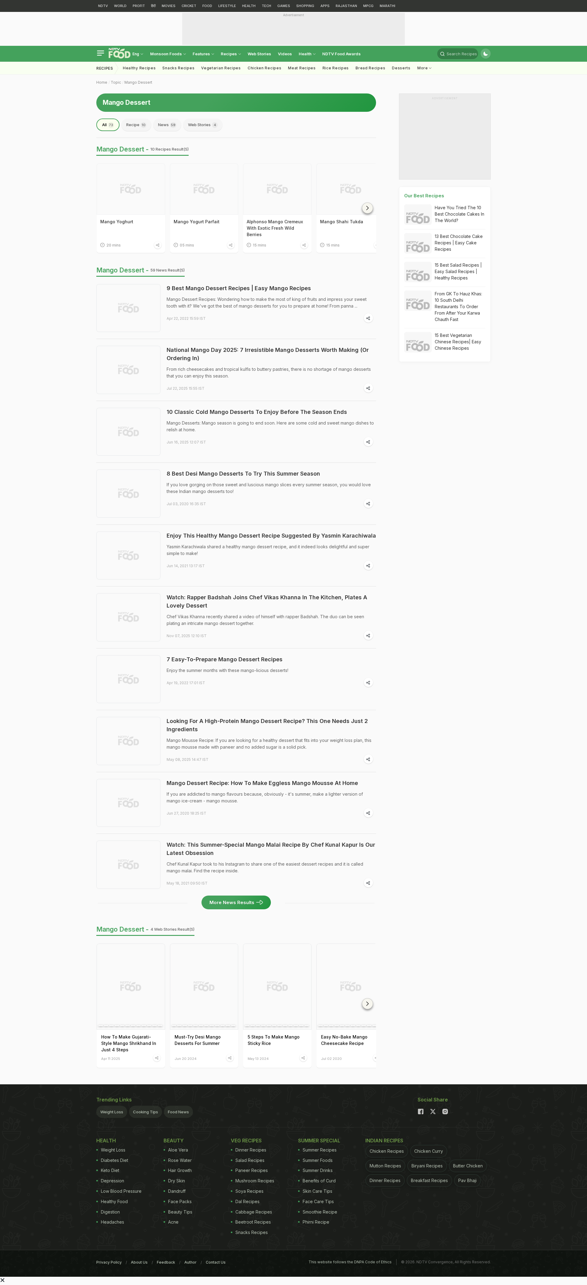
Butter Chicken (468, 1165)
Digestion (110, 1211)
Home (101, 82)
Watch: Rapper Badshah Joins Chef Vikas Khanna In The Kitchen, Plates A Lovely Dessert (267, 601)
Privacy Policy (109, 1262)
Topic (116, 82)
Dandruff (177, 1191)
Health (305, 53)
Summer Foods (318, 1160)
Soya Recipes (249, 1191)
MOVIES (168, 6)
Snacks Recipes (178, 68)
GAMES (283, 6)
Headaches (112, 1222)
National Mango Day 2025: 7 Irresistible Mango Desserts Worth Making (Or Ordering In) (268, 354)
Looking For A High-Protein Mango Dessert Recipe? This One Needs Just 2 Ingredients (267, 725)
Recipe (136, 124)
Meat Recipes (302, 68)
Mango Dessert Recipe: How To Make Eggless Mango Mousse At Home (262, 783)
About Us (139, 1262)
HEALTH (249, 6)
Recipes (229, 53)
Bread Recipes (370, 68)
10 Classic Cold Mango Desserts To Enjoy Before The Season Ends (257, 412)
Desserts (401, 68)
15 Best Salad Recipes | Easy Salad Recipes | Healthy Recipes (458, 271)
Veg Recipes (246, 1140)
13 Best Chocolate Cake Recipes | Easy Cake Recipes (459, 243)
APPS (325, 6)
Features (202, 53)
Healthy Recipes (139, 68)
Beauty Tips (180, 1211)
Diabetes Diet (114, 1160)
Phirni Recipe (316, 1222)
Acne (173, 1222)
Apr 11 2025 (110, 1058)
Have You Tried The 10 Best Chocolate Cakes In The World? (459, 214)
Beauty (174, 1140)
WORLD (120, 6)
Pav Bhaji (467, 1180)
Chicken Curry (428, 1151)
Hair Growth (180, 1170)
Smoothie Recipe (320, 1211)
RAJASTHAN (346, 6)
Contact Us (216, 1262)
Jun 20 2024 (186, 1058)
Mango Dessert (138, 82)
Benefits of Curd (319, 1180)
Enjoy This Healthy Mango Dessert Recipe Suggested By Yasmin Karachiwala (271, 535)
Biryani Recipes (427, 1165)
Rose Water (180, 1160)
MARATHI (387, 6)
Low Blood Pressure (121, 1191)
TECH (266, 6)
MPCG (368, 6)
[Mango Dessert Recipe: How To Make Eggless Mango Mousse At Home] (128, 803)
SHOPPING (305, 6)
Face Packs (180, 1201)
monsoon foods (166, 53)
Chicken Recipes (265, 68)
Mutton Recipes (385, 1165)
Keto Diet (110, 1170)
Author (190, 1262)
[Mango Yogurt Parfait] (204, 189)
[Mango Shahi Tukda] (350, 189)
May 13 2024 (258, 1058)
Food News (178, 1111)
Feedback (166, 1262)
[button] (367, 208)
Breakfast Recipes (429, 1180)
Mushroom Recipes (254, 1180)
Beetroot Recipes (253, 1222)
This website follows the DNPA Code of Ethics (350, 1262)
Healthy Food (114, 1201)
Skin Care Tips (317, 1191)
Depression (112, 1180)
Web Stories (259, 53)
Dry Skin (176, 1180)
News (166, 124)
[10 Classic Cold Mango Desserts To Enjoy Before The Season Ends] (128, 432)
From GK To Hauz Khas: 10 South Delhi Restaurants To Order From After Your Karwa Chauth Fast (458, 306)
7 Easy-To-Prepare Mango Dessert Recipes (224, 659)
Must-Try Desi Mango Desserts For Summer (198, 1040)
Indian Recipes (384, 1140)
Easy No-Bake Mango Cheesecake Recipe (344, 1040)
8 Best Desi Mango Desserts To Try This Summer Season (243, 473)
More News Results (231, 902)
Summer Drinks (318, 1170)
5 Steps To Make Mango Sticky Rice (274, 1040)
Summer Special (319, 1140)
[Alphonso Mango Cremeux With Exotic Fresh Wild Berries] (277, 189)
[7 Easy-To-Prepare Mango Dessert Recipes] (128, 679)
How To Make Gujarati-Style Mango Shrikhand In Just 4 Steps (128, 1043)
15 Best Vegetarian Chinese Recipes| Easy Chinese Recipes (458, 342)
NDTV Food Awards (341, 53)
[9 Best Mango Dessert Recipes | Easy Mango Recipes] (128, 308)
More (423, 68)
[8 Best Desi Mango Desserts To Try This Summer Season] (128, 493)
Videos (285, 53)
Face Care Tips (318, 1201)
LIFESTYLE (227, 6)
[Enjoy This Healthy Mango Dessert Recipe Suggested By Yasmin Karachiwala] (128, 555)
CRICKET (189, 6)
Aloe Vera (178, 1149)
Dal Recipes (247, 1201)
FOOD (207, 6)
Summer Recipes (320, 1149)
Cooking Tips (145, 1111)
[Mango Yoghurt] (131, 189)
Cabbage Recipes (253, 1211)
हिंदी (153, 6)
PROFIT (139, 6)
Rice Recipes (336, 68)
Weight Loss (111, 1111)
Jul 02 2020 (331, 1058)
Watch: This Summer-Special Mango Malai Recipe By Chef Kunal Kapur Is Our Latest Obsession (271, 848)
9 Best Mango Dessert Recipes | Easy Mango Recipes (239, 288)
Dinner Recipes (250, 1149)
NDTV (103, 6)
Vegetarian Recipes (221, 68)
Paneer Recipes (251, 1170)
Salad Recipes (249, 1160)
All (107, 124)
